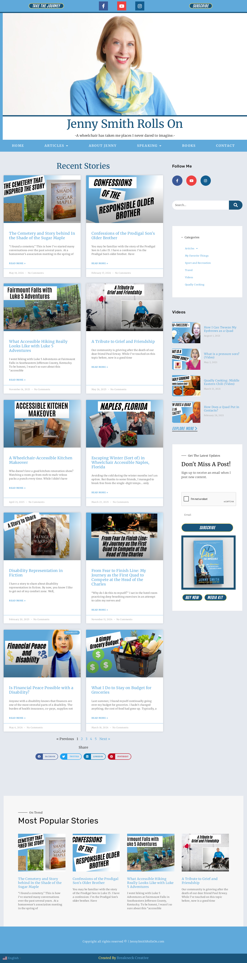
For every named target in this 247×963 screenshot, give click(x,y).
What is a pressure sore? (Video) (222, 355)
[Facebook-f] (103, 5)
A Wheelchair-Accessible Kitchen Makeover (41, 460)
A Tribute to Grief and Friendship (123, 341)
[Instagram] (139, 5)
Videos (189, 277)
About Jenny (103, 146)
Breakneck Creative (132, 958)
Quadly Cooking (195, 284)
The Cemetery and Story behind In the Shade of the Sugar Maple (42, 235)
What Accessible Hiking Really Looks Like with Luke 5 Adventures (38, 346)
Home (18, 146)
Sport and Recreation (198, 262)
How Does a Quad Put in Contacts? (221, 408)
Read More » (17, 263)
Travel (189, 270)
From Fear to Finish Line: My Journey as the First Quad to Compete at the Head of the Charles (118, 577)
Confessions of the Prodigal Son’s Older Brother (123, 235)
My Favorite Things (197, 255)
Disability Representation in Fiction (36, 573)
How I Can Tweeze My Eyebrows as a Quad (220, 329)
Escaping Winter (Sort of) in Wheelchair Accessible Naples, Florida (120, 462)
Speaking (147, 146)
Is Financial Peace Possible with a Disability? (41, 690)
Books (189, 146)
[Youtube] (121, 5)
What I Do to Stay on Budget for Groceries (121, 690)
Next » (104, 739)
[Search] (235, 205)
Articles (54, 146)
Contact (225, 146)
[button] (46, 756)
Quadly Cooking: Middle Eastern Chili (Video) (221, 382)
